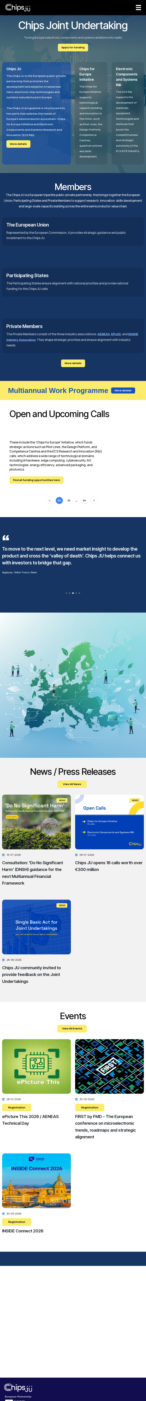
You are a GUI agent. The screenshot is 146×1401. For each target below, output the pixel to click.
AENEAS (103, 334)
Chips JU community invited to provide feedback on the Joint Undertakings (31, 974)
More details (18, 144)
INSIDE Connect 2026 (22, 1230)
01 (59, 500)
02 (68, 500)
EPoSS (116, 334)
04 (84, 500)
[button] (66, 593)
